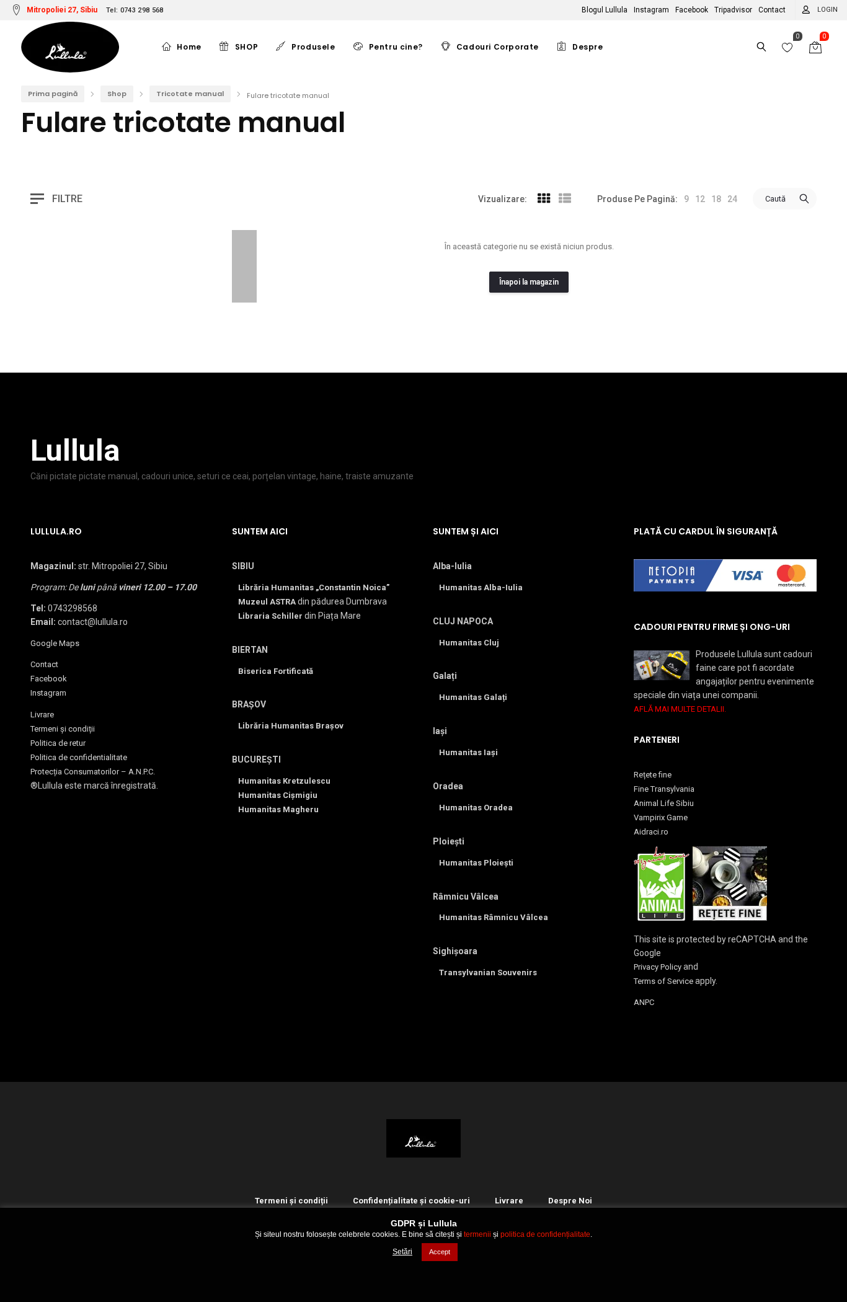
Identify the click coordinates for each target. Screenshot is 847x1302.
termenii (477, 1234)
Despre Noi (570, 1200)
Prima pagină (53, 94)
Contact (772, 10)
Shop (116, 94)
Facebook (691, 10)
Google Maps (54, 643)
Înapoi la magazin (529, 282)
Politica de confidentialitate (78, 757)
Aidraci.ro (651, 831)
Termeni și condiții (62, 728)
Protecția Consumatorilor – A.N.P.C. (92, 771)
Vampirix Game (661, 817)
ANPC (644, 1002)
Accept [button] (439, 1252)
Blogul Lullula (604, 10)
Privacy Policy (657, 967)
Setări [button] (402, 1251)
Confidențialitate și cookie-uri (411, 1200)
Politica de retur (58, 743)
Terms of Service (663, 981)
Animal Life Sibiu (664, 803)
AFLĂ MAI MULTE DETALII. (680, 709)
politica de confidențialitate (545, 1234)
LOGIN (827, 10)
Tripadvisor (733, 10)
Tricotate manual (190, 94)
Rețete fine (653, 774)
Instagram (651, 10)
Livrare (42, 714)
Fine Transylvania (664, 789)
